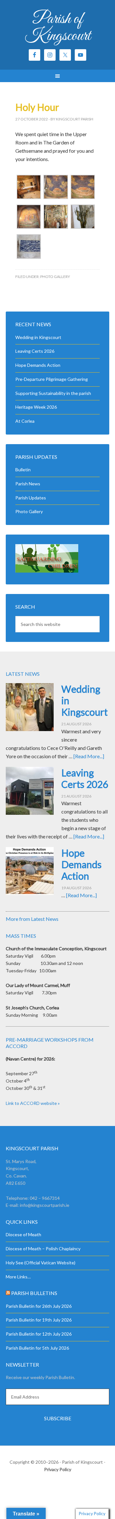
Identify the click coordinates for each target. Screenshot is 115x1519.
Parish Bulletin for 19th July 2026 (39, 1319)
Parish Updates (30, 497)
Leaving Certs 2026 (34, 351)
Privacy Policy (57, 1469)
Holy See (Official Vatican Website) (40, 1262)
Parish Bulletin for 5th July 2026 (37, 1348)
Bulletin (23, 469)
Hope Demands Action (37, 365)
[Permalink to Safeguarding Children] (46, 571)
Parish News (27, 483)
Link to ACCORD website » (33, 1103)
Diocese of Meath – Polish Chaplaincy (43, 1248)
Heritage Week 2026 (36, 407)
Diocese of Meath (23, 1234)
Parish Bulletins (34, 1293)
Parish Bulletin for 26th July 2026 (39, 1306)
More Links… (18, 1276)
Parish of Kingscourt (58, 28)
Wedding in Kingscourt (38, 337)
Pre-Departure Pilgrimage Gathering (51, 379)
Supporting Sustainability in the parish (53, 393)
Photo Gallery (55, 276)
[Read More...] (88, 756)
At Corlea (24, 421)
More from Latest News (32, 919)
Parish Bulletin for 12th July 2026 (39, 1334)
